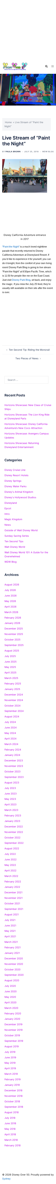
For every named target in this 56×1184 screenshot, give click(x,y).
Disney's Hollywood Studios (20, 497)
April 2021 (10, 936)
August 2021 (11, 914)
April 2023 (10, 804)
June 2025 (10, 661)
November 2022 (13, 832)
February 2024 (12, 749)
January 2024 (12, 754)
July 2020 (10, 985)
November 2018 (13, 1095)
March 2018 (11, 1139)
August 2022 (11, 848)
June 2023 (10, 793)
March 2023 (11, 809)
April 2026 (10, 606)
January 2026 (12, 623)
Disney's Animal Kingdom (18, 491)
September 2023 (14, 777)
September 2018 (13, 1106)
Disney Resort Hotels (16, 475)
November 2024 (13, 700)
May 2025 (10, 666)
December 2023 (13, 760)
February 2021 (12, 947)
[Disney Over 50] (15, 66)
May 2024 (10, 733)
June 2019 (10, 1057)
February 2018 (12, 1145)
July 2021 (9, 919)
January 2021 (12, 952)
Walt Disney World (14, 546)
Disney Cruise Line (14, 469)
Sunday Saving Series (16, 535)
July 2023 (10, 788)
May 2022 (10, 864)
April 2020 (10, 1002)
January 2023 (12, 820)
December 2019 (13, 1024)
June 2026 (10, 595)
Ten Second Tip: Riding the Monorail (29, 349)
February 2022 (12, 881)
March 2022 (11, 876)
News (7, 524)
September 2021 (13, 908)
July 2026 (10, 590)
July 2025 (10, 656)
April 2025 (10, 672)
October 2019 (12, 1035)
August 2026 (11, 584)
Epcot (7, 508)
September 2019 (13, 1040)
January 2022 (12, 886)
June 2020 (10, 991)
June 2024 (10, 727)
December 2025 (13, 628)
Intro (7, 513)
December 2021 (13, 892)
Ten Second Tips (13, 541)
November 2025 (13, 634)
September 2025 (14, 645)
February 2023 (12, 815)
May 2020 (10, 996)
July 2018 (9, 1117)
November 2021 (13, 897)
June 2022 (10, 859)
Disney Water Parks (15, 486)
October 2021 (12, 903)
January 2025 (12, 689)
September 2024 (14, 710)
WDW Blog (48, 151)
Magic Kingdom (13, 519)
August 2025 (11, 650)
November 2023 (13, 765)
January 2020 (12, 1018)
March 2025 (11, 678)
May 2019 (10, 1062)
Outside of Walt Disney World (21, 530)
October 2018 (12, 1101)
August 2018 (11, 1112)
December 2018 (13, 1090)
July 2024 (10, 722)
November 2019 (13, 1029)
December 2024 (13, 694)
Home (8, 122)
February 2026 (12, 617)
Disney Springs (12, 480)
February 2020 (12, 1013)
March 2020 (11, 1007)
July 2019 (9, 1051)
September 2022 (14, 842)
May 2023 (10, 798)
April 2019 (10, 1068)
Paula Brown (13, 151)
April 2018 (10, 1134)
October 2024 (12, 705)
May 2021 (10, 930)
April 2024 (10, 738)
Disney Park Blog (21, 280)
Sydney (6, 1178)
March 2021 (11, 941)
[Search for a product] (46, 66)
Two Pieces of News (26, 358)
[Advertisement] (28, 29)
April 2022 (10, 870)
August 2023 (11, 782)
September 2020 (14, 974)
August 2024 (11, 716)
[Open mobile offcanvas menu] (52, 66)
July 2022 (10, 853)
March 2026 (11, 612)
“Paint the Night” (10, 246)
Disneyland (10, 502)
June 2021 (10, 925)
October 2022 (12, 837)
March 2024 (11, 744)
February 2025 (12, 683)
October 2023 (12, 771)
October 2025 (12, 639)
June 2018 (10, 1123)
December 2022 (13, 826)
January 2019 (12, 1084)
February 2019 (12, 1079)
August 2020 (11, 980)
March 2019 (11, 1073)
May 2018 (10, 1128)
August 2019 (11, 1046)
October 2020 (12, 969)
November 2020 (13, 963)
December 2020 (13, 958)
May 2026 (10, 601)
